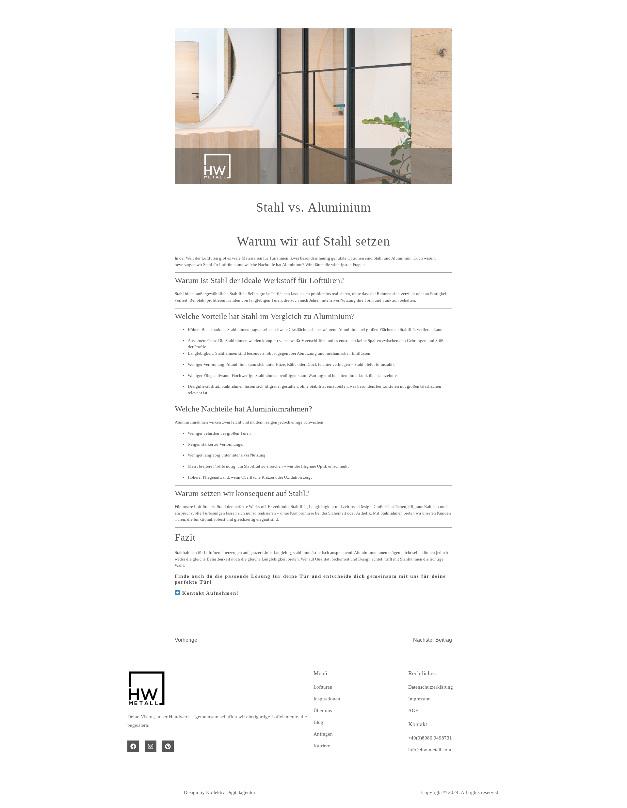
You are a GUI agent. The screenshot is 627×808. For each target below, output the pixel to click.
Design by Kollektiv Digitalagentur (219, 792)
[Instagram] (150, 746)
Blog (401, 14)
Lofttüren (230, 14)
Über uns (350, 14)
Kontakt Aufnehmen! (210, 593)
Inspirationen (290, 14)
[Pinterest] (168, 746)
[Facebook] (133, 746)
